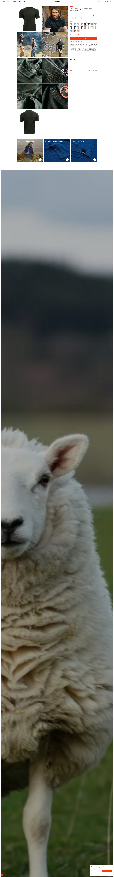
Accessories (14, 1)
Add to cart (83, 38)
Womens (8, 1)
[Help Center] (2, 875)
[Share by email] (96, 70)
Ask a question (74, 70)
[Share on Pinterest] (95, 70)
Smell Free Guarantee (83, 34)
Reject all (96, 871)
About (24, 1)
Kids (20, 1)
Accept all (106, 871)
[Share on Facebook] (91, 70)
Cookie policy (108, 868)
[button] (93, 12)
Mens (4, 1)
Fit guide (95, 15)
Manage (101, 873)
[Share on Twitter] (93, 70)
